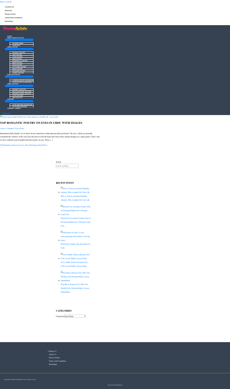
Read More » (24, 145)
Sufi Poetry (17, 54)
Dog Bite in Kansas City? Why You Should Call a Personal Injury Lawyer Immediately (75, 288)
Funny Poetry (18, 73)
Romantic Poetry (19, 61)
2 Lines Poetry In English (22, 80)
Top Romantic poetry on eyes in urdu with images (41, 123)
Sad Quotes (17, 97)
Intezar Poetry (18, 71)
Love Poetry (17, 56)
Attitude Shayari (19, 107)
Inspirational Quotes (21, 93)
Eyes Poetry (17, 65)
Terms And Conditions (13, 18)
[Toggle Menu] (19, 40)
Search (58, 162)
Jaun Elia (16, 45)
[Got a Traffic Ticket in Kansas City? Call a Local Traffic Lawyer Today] (76, 258)
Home (9, 36)
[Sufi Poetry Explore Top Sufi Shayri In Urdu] (76, 240)
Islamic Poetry (18, 52)
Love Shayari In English (22, 105)
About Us (8, 10)
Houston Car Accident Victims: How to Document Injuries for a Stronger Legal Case (76, 222)
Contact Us (9, 7)
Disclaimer (9, 21)
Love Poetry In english (22, 82)
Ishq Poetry (17, 69)
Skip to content (5, 1)
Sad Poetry (17, 59)
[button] (5, 113)
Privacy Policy (10, 14)
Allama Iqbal (17, 43)
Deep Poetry (17, 63)
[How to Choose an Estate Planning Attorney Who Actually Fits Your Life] (76, 192)
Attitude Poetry (19, 67)
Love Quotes (17, 95)
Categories (60, 316)
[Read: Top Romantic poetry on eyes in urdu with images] (29, 117)
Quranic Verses (14, 108)
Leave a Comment (7, 128)
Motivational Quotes (21, 91)
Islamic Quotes (19, 89)
